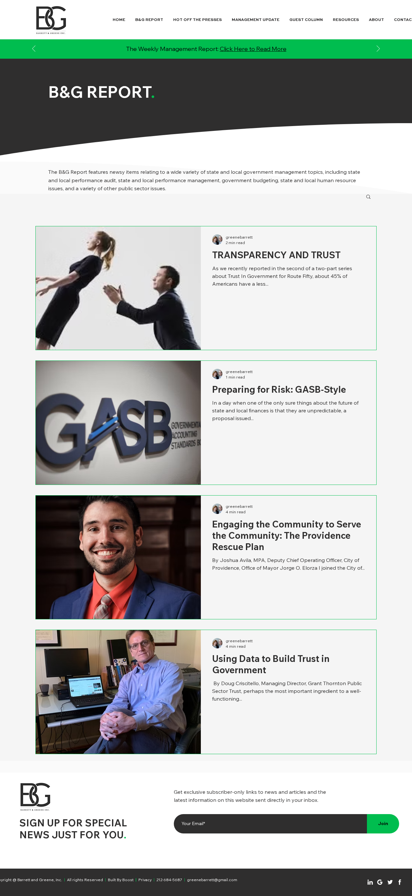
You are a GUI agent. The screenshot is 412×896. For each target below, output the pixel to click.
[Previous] (33, 49)
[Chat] (370, 882)
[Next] (378, 49)
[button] (368, 197)
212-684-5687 (169, 879)
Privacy (145, 879)
